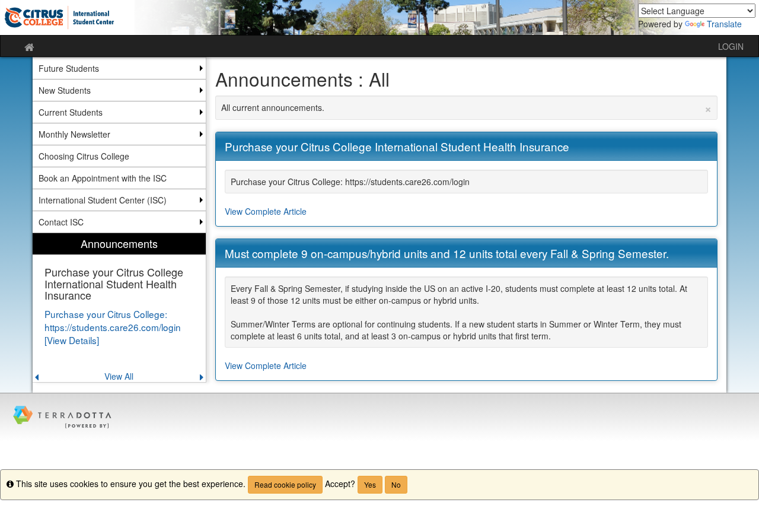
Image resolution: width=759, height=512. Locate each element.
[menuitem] (119, 307)
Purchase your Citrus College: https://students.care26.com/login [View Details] (112, 326)
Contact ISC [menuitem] (61, 222)
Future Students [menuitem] (69, 68)
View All (118, 376)
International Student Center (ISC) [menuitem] (103, 200)
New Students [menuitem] (65, 90)
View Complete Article (266, 211)
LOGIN (731, 46)
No (396, 484)
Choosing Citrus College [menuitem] (84, 156)
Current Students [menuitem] (71, 112)
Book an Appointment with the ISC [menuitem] (103, 178)
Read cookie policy (285, 484)
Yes (370, 484)
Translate (724, 24)
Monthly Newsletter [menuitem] (74, 134)
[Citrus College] (379, 17)
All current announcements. (466, 107)
